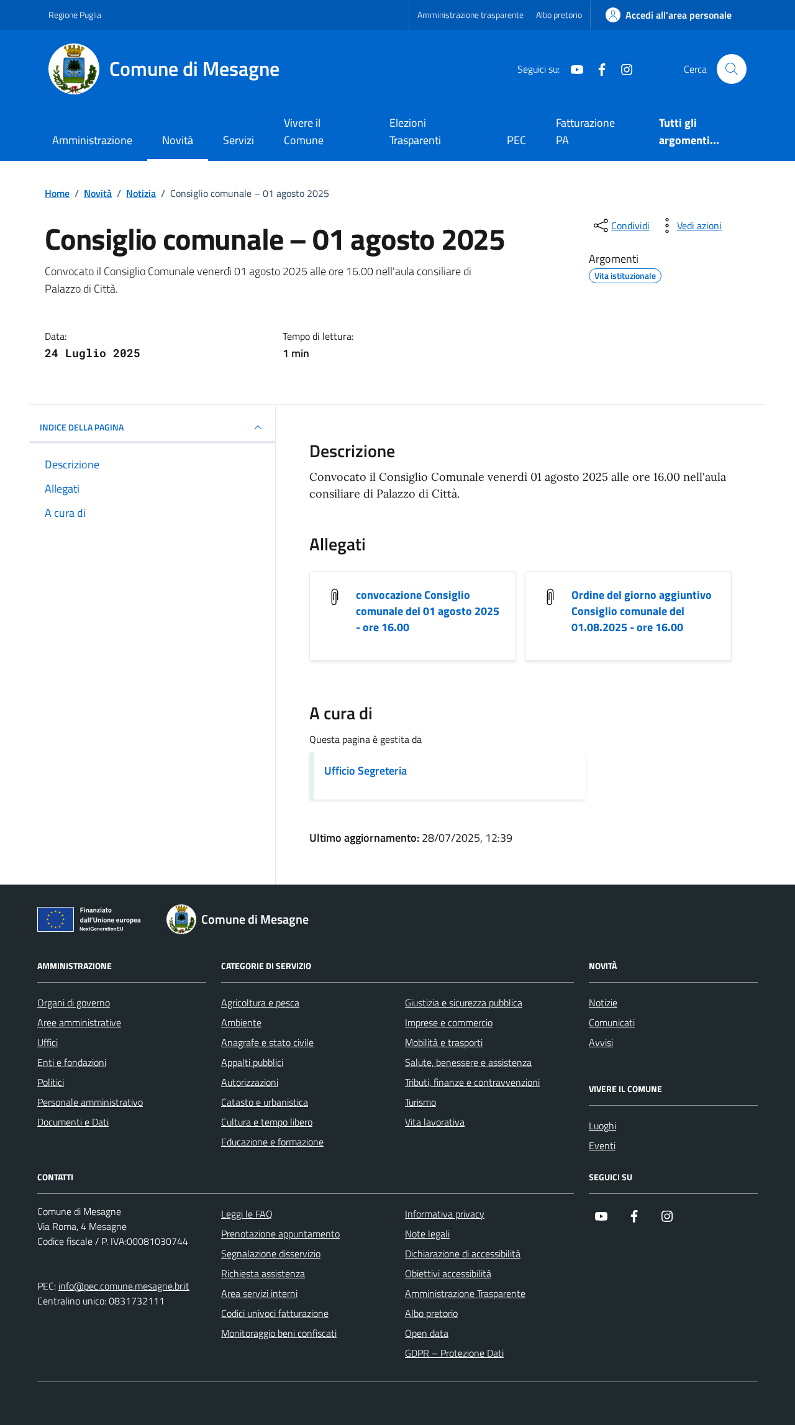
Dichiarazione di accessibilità (462, 1253)
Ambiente (241, 1022)
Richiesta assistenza (263, 1273)
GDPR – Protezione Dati (454, 1352)
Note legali (427, 1233)
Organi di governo (73, 1002)
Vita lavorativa (435, 1121)
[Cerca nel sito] (732, 69)
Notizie (603, 1002)
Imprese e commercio (449, 1022)
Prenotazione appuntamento (280, 1233)
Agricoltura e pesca (260, 1002)
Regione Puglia (74, 14)
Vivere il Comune (304, 131)
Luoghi (602, 1125)
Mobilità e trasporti (444, 1042)
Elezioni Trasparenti (415, 131)
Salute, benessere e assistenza (468, 1062)
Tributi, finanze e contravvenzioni (472, 1082)
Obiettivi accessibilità (448, 1273)
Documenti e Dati (73, 1121)
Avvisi (601, 1042)
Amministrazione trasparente (470, 14)
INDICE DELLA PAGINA (82, 427)
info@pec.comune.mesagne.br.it (123, 1285)
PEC (516, 140)
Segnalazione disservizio (270, 1253)
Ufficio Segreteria (365, 770)
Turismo (420, 1102)
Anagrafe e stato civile (267, 1042)
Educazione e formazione (272, 1141)
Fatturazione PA (585, 131)
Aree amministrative (79, 1022)
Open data (426, 1333)
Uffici (47, 1042)
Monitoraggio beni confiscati (279, 1333)
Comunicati (612, 1022)
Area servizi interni (259, 1293)
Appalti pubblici (252, 1062)
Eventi (602, 1145)
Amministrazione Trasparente (465, 1293)
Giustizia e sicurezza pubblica (463, 1002)
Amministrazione (92, 140)
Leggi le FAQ (247, 1213)
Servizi (238, 140)
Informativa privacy (444, 1213)
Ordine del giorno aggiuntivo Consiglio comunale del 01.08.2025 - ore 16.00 (641, 611)
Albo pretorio (559, 14)
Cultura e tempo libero (266, 1121)
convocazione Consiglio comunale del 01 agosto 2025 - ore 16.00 (427, 611)
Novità (177, 140)
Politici (50, 1082)
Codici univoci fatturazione (275, 1313)
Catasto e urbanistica (264, 1102)
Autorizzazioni (249, 1082)
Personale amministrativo (90, 1102)
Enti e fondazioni (71, 1062)
